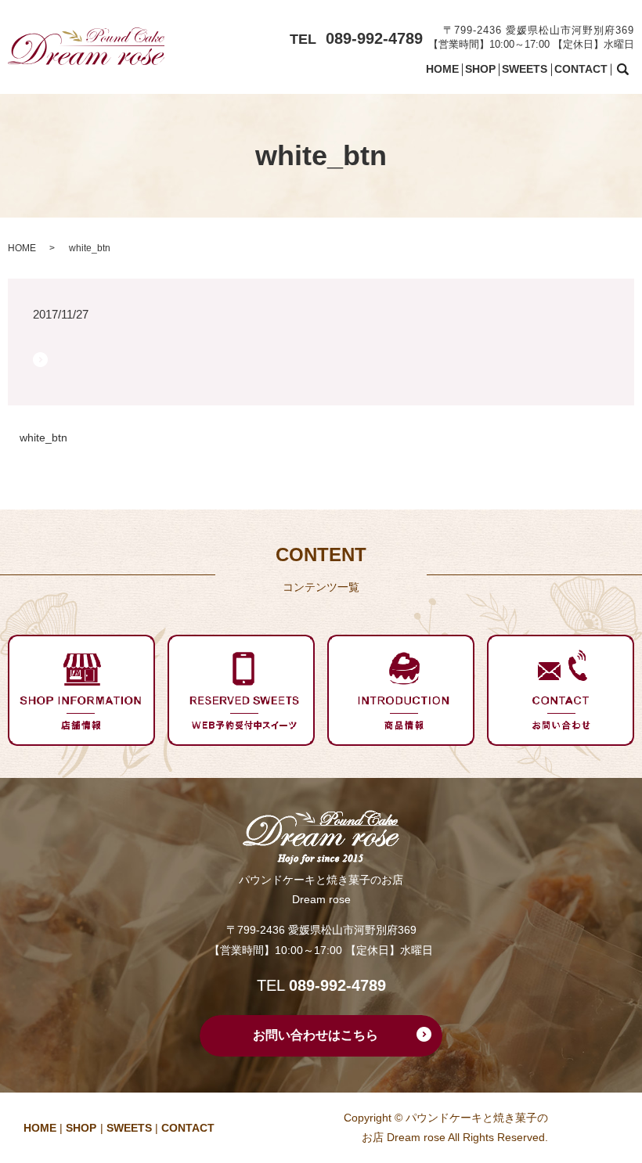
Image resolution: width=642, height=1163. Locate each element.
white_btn (43, 437)
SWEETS (524, 69)
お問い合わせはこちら (315, 1035)
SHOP (480, 69)
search (632, 69)
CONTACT (581, 69)
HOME (442, 69)
